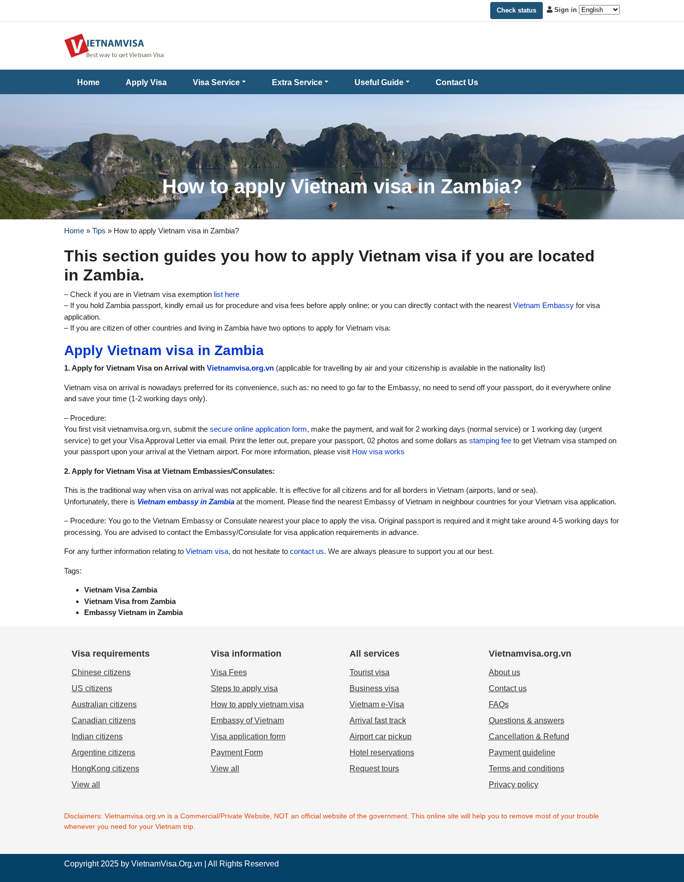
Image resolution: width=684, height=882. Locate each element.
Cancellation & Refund (529, 736)
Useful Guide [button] (379, 82)
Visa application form (248, 736)
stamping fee (489, 440)
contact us (306, 551)
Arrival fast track (378, 720)
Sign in (565, 10)
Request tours (374, 768)
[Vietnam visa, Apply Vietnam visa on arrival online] (114, 45)
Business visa (374, 688)
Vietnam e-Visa (377, 704)
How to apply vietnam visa (257, 704)
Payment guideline (522, 752)
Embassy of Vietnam (247, 720)
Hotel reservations (382, 752)
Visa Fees (229, 672)
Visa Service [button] (216, 82)
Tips (99, 230)
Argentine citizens (103, 752)
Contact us (508, 688)
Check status (516, 10)
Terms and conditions (526, 768)
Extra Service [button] (297, 82)
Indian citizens (97, 736)
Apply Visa (146, 82)
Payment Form (237, 752)
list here (226, 294)
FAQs (499, 704)
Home (88, 82)
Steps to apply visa (244, 688)
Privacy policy (513, 784)
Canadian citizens (104, 720)
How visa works (377, 451)
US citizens (92, 688)
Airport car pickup (381, 736)
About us (504, 672)
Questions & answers (526, 720)
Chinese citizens (101, 672)
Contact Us (457, 82)
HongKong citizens (105, 768)
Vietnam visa (207, 551)
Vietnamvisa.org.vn (240, 368)
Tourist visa (370, 672)
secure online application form (257, 429)
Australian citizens (104, 704)
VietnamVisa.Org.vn (166, 863)
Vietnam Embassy (542, 305)
